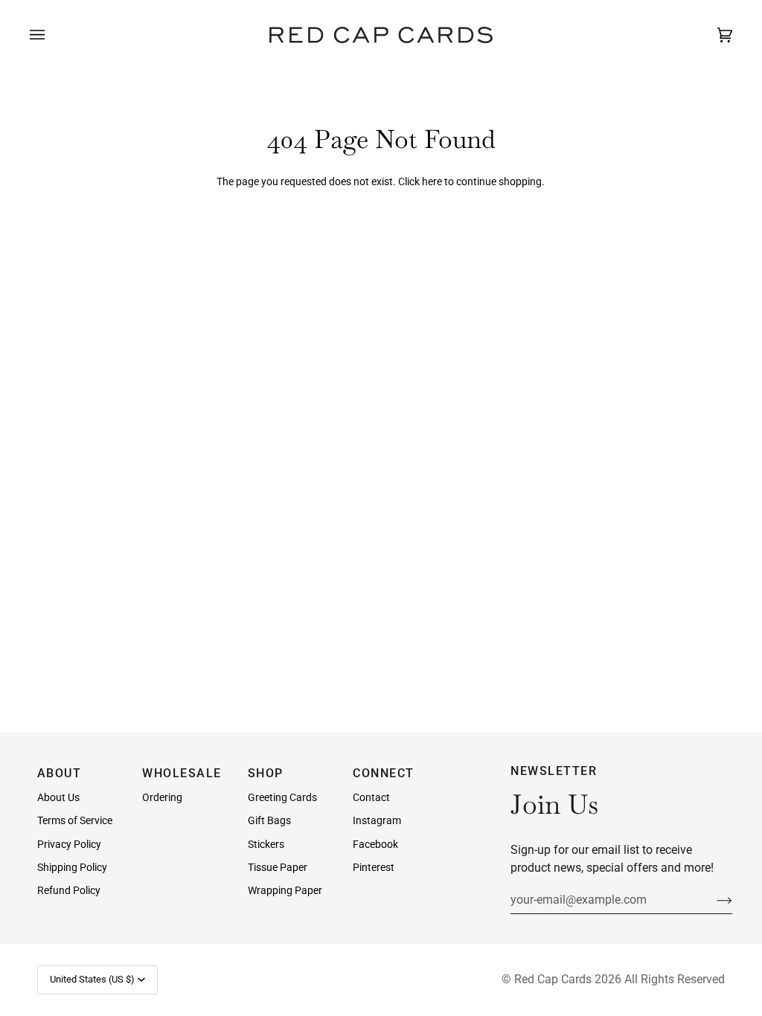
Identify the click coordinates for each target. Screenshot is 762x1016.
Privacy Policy (69, 844)
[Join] (712, 899)
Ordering (162, 797)
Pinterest (373, 867)
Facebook (375, 844)
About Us (58, 797)
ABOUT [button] (59, 773)
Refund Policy (68, 890)
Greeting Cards (282, 797)
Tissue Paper (277, 867)
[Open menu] (52, 35)
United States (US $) (92, 979)
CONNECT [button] (383, 773)
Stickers (266, 844)
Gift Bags (269, 820)
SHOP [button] (266, 773)
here (432, 181)
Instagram (377, 820)
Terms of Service (74, 820)
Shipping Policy (72, 867)
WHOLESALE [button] (182, 773)
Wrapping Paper (285, 890)
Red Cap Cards (553, 979)
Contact (371, 797)
